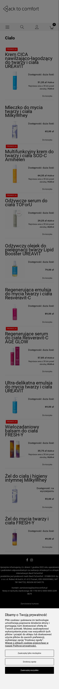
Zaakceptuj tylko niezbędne (29, 653)
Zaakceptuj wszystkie (29, 670)
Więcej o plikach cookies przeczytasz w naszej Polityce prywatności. (26, 644)
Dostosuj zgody (29, 662)
